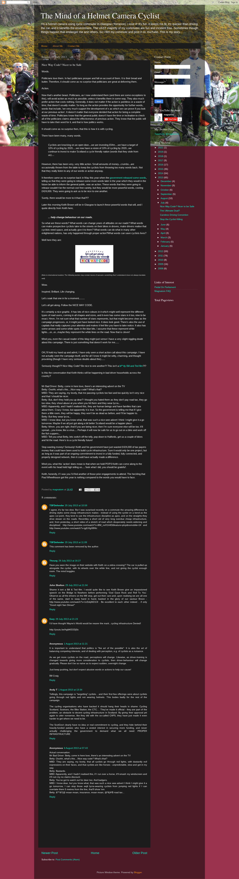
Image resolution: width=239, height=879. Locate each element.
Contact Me (74, 45)
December (166, 181)
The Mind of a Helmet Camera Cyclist (100, 15)
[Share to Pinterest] (98, 489)
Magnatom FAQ (162, 291)
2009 (161, 264)
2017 (161, 160)
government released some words (128, 177)
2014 (161, 173)
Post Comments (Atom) (68, 859)
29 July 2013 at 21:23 (67, 619)
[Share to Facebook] (95, 489)
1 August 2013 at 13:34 (70, 690)
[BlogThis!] (89, 489)
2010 (161, 260)
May (163, 229)
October (165, 190)
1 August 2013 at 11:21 (76, 644)
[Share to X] (92, 489)
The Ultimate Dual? (170, 210)
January (165, 246)
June (163, 224)
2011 (161, 255)
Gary (52, 619)
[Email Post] (80, 489)
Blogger (138, 872)
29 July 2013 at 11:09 (76, 542)
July (163, 203)
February (166, 242)
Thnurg (53, 561)
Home (44, 45)
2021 (161, 147)
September (167, 194)
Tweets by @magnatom (166, 134)
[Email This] (86, 489)
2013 (161, 177)
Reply (52, 532)
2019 (161, 152)
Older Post (139, 853)
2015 (161, 169)
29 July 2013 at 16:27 (70, 561)
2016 (161, 164)
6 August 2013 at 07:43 (76, 748)
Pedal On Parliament (165, 287)
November (166, 185)
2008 (161, 268)
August (164, 198)
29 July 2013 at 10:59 (76, 505)
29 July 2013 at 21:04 (76, 585)
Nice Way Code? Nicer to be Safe (177, 206)
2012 (161, 251)
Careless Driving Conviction (174, 215)
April (163, 233)
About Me (58, 45)
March (164, 237)
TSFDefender (56, 505)
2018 (161, 156)
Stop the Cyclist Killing (171, 219)
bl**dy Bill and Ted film (131, 366)
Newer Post (49, 853)
